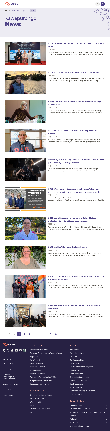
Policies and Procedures (79, 380)
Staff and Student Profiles (40, 409)
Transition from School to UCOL (43, 377)
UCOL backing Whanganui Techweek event (67, 247)
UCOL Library (75, 422)
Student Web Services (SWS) (81, 409)
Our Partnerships (77, 360)
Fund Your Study (36, 360)
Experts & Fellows (37, 398)
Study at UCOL (36, 345)
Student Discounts (37, 373)
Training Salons (76, 394)
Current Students (77, 401)
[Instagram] (8, 350)
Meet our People (19, 10)
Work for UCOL (36, 402)
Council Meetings (77, 353)
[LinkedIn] (16, 350)
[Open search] (97, 4)
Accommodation (36, 370)
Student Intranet (76, 405)
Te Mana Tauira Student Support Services (47, 353)
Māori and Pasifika (37, 367)
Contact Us (74, 356)
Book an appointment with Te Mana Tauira (87, 412)
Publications (74, 363)
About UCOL (75, 345)
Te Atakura (74, 370)
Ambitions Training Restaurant (82, 391)
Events (32, 412)
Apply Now (34, 356)
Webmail (73, 419)
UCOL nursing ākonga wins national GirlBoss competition (73, 72)
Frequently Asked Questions (41, 380)
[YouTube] (20, 350)
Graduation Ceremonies (39, 384)
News (32, 405)
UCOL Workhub (76, 387)
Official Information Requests (81, 367)
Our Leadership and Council (41, 395)
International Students (39, 349)
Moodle (73, 415)
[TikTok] (12, 350)
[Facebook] (4, 350)
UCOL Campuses (37, 363)
